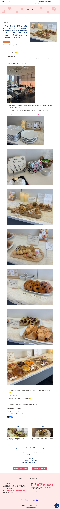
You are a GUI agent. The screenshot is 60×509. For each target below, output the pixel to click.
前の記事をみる (17, 434)
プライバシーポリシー (33, 505)
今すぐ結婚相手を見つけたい (39, 468)
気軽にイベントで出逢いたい (20, 468)
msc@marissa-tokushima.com (16, 490)
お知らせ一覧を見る (30, 447)
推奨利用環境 (24, 505)
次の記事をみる (42, 434)
